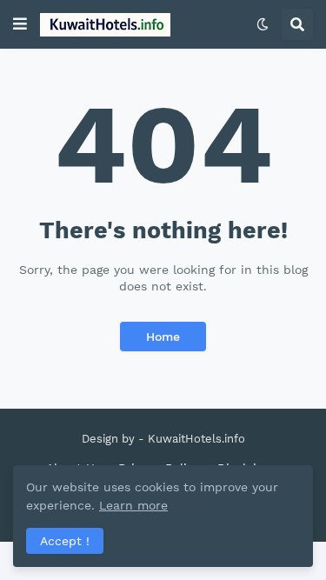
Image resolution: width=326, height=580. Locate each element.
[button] (20, 24)
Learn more (133, 505)
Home (163, 336)
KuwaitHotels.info (196, 438)
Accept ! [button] (65, 541)
